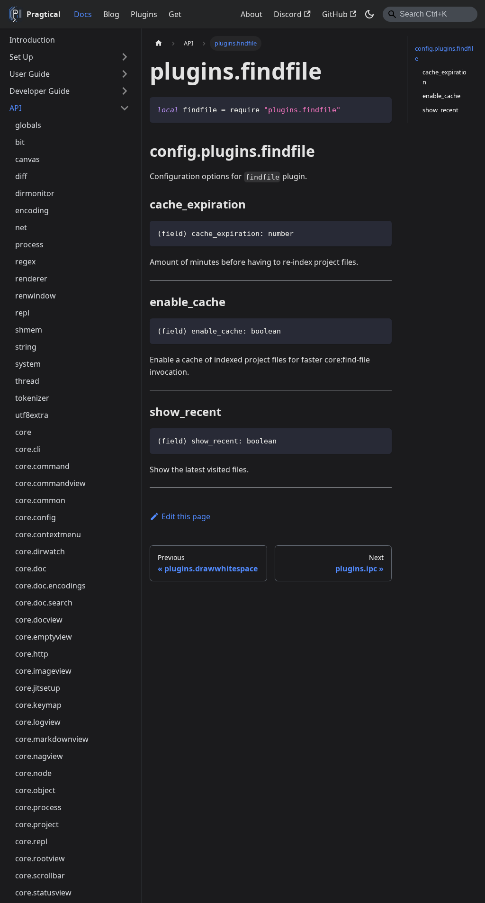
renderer (31, 278)
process (29, 244)
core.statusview (43, 892)
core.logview (38, 722)
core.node (33, 773)
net (21, 227)
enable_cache (441, 95)
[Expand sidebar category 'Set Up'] (124, 56)
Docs (83, 14)
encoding (32, 210)
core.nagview (39, 756)
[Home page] (159, 43)
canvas (27, 159)
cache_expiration (444, 77)
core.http (31, 654)
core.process (38, 807)
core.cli (28, 449)
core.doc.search (43, 602)
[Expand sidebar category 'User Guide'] (124, 73)
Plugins (144, 14)
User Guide (29, 74)
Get (175, 14)
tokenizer (32, 398)
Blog (111, 14)
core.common (40, 500)
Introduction (32, 40)
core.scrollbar (40, 875)
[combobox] (430, 14)
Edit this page (186, 516)
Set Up (21, 57)
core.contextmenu (48, 534)
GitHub (335, 14)
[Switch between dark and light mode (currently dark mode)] (369, 14)
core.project (37, 824)
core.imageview (43, 671)
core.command (42, 466)
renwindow (35, 295)
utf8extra (31, 415)
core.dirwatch (40, 551)
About (251, 14)
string (25, 347)
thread (27, 381)
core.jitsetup (37, 688)
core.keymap (38, 705)
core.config (35, 517)
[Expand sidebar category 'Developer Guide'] (124, 91)
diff (21, 176)
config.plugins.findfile (444, 53)
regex (25, 261)
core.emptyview (43, 637)
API (15, 108)
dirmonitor (34, 193)
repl (22, 312)
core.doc (30, 568)
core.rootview (40, 858)
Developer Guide (39, 91)
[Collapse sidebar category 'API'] (124, 108)
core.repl (31, 841)
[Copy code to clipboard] (380, 109)
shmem (28, 330)
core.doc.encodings (50, 585)
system (28, 364)
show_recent (440, 110)
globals (28, 125)
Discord (288, 14)
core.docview (39, 619)
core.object (35, 790)
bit (20, 142)
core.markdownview (52, 739)
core (23, 432)
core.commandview (50, 483)
